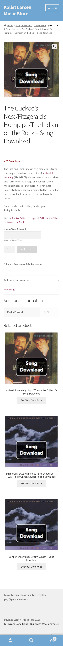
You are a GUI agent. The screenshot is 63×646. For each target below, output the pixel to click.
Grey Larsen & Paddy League (28, 264)
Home (10, 25)
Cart (48, 637)
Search (31, 640)
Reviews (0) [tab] (10, 289)
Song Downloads (24, 25)
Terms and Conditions (16, 623)
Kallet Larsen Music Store (17, 10)
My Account (10, 640)
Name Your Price (15, 229)
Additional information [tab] (16, 280)
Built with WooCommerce (44, 623)
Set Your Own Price (31, 400)
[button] (54, 46)
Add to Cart (27, 249)
